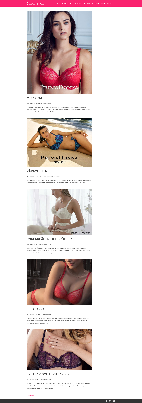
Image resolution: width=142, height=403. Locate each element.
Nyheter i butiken (46, 176)
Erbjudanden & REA (67, 3)
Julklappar (37, 309)
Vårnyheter (37, 171)
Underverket (31, 103)
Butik (58, 3)
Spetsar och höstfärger (48, 374)
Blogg (97, 3)
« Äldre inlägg (30, 395)
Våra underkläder (88, 3)
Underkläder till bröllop (49, 239)
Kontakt (109, 3)
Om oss (103, 3)
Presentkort (78, 3)
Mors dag (35, 98)
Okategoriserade (47, 103)
